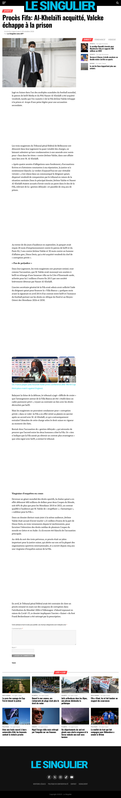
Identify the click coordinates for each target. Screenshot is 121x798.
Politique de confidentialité (58, 784)
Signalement (83, 784)
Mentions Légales (39, 784)
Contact (73, 784)
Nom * (14, 647)
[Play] (67, 380)
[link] (15, 360)
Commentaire (17, 629)
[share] (53, 359)
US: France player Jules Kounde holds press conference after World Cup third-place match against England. (34, 360)
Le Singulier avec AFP (15, 34)
